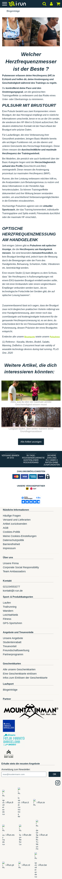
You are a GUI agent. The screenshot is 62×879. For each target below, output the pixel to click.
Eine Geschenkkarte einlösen (20, 673)
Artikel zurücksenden (15, 523)
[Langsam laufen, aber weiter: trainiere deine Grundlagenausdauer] (31, 417)
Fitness (7, 618)
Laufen (7, 602)
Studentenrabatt (12, 642)
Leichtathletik (10, 614)
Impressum (9, 548)
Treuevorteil (9, 646)
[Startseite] (2, 11)
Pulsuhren (55, 337)
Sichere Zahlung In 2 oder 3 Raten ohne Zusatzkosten (52, 460)
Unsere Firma (11, 563)
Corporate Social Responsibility (21, 567)
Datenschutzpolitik (13, 540)
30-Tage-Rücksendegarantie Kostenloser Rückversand (31, 459)
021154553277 (11, 586)
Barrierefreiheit (11, 544)
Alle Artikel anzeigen (31, 442)
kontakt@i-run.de (13, 590)
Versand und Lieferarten (17, 519)
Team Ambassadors (14, 571)
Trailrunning (9, 606)
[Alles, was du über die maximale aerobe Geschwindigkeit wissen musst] (31, 391)
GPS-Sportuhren (12, 623)
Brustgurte (29, 337)
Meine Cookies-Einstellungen (19, 536)
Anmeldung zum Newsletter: (15, 769)
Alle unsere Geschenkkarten (19, 669)
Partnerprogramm (13, 654)
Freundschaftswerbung (16, 650)
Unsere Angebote (13, 638)
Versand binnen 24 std (10, 456)
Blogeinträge (13, 11)
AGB (5, 527)
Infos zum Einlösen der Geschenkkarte (25, 677)
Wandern (8, 610)
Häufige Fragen (12, 515)
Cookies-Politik (11, 531)
